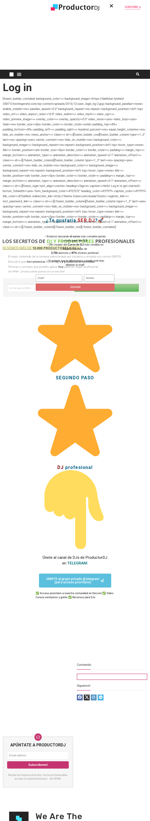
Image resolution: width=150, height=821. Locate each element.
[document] (75, 410)
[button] (111, 6)
